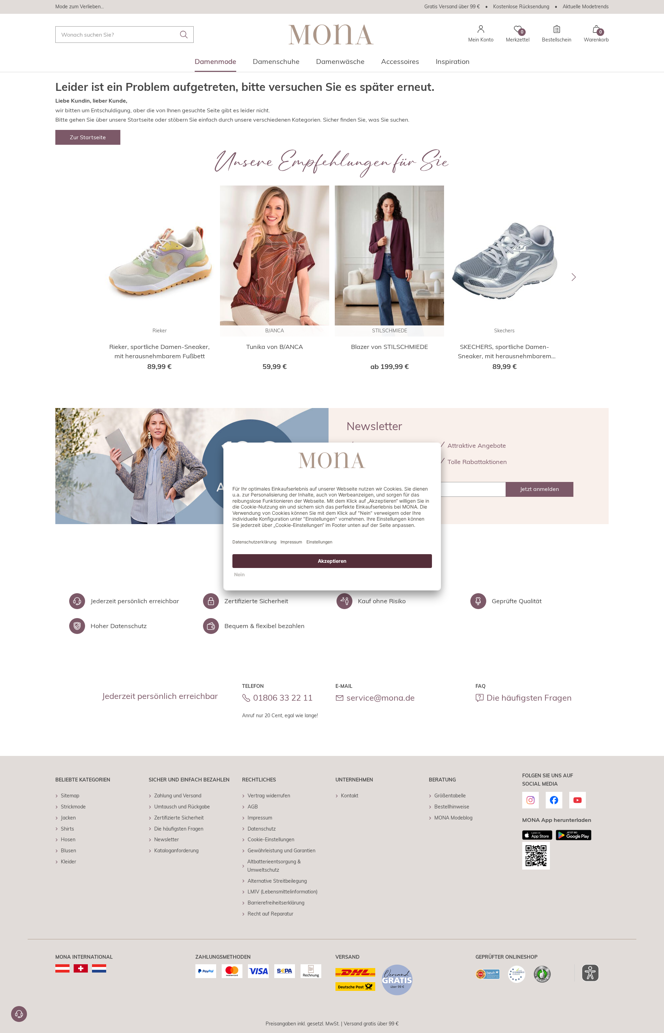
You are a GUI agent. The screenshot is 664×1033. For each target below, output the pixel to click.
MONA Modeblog (453, 818)
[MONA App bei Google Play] (573, 835)
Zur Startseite (88, 137)
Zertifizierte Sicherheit (179, 818)
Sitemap (70, 796)
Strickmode (73, 807)
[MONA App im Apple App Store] (537, 835)
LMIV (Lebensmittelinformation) (282, 892)
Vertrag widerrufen (269, 796)
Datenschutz (262, 829)
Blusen (68, 850)
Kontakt (349, 796)
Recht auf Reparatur (270, 914)
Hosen (68, 839)
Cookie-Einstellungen (271, 839)
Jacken (68, 818)
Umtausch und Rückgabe (182, 807)
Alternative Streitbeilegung (277, 881)
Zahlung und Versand (177, 796)
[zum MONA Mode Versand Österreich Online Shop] (62, 968)
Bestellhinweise (451, 807)
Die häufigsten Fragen (529, 697)
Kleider (68, 862)
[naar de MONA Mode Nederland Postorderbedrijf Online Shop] (99, 968)
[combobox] (124, 34)
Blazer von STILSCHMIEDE (389, 347)
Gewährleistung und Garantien (281, 850)
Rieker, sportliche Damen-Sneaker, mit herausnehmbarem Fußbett (159, 351)
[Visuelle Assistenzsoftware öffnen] (586, 973)
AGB (253, 807)
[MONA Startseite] (331, 34)
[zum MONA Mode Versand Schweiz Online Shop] (81, 968)
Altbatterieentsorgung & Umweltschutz (274, 866)
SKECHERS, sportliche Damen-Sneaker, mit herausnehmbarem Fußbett (504, 352)
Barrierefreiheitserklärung (276, 903)
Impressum (260, 818)
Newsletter (166, 839)
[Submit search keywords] (184, 34)
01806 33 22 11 (283, 697)
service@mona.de (381, 697)
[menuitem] (215, 63)
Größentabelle (450, 796)
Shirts (67, 829)
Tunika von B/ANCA (274, 347)
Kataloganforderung (176, 850)
